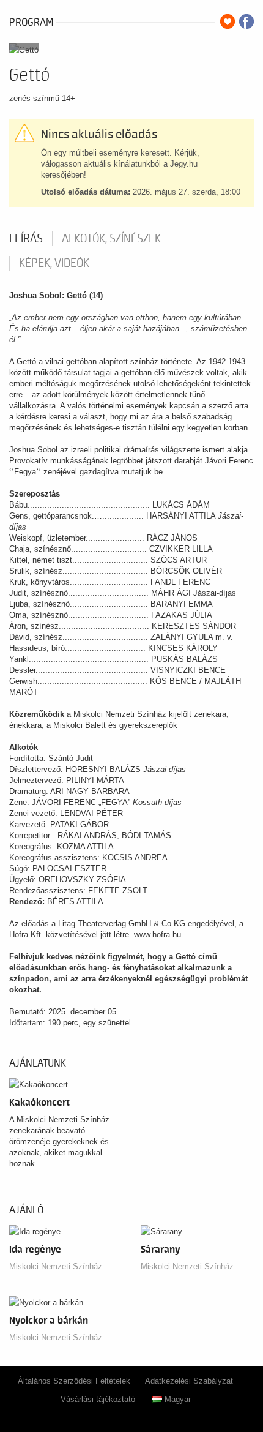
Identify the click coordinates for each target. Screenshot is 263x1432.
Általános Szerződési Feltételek (74, 1380)
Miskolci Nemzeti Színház (55, 1266)
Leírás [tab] (26, 239)
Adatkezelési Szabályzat (189, 1380)
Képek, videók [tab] (54, 263)
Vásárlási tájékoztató (98, 1399)
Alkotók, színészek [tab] (111, 239)
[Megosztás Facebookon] (246, 21)
